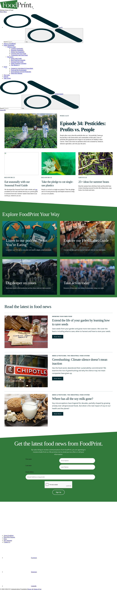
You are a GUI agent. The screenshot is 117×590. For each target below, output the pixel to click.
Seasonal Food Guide (17, 62)
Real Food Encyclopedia (18, 60)
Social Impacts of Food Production (21, 71)
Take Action (7, 78)
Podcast (6, 76)
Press (5, 539)
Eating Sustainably (9, 45)
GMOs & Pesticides (59, 356)
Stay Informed (8, 540)
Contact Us (7, 542)
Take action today (77, 283)
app (36, 189)
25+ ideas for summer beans (93, 181)
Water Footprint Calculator (18, 63)
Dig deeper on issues (21, 283)
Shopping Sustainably (17, 50)
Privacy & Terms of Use (34, 589)
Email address (30, 472)
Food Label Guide (16, 58)
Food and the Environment (18, 70)
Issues (5, 66)
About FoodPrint (8, 535)
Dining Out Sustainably (18, 52)
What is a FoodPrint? (10, 43)
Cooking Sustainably (17, 48)
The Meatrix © (15, 65)
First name (29, 459)
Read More (57, 337)
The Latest (7, 75)
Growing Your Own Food (18, 53)
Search (6, 42)
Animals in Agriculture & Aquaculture (22, 68)
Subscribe (3, 110)
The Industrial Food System (78, 356)
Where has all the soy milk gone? (72, 399)
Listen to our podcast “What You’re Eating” (26, 242)
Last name (29, 465)
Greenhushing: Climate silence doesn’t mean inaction (79, 361)
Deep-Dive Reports (16, 73)
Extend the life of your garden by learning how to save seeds (81, 322)
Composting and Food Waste (19, 55)
